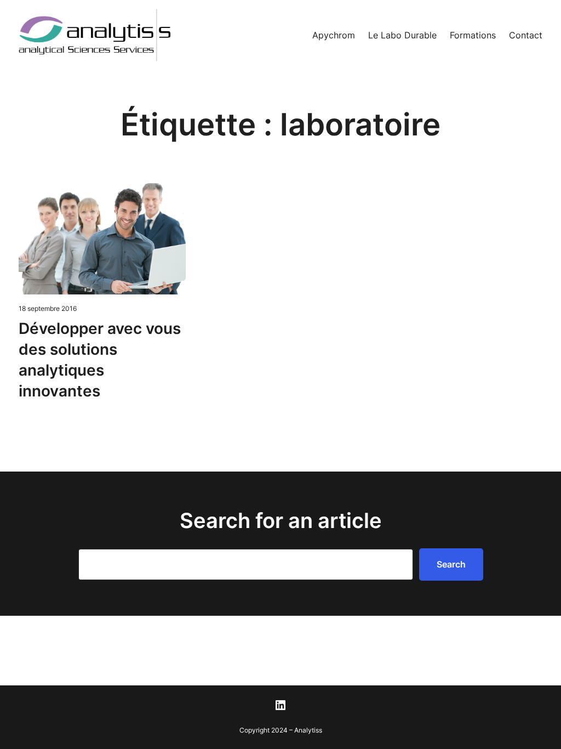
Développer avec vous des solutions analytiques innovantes (100, 359)
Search (451, 564)
